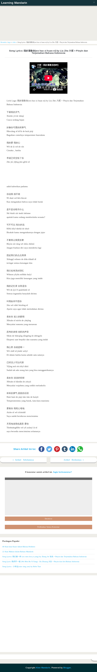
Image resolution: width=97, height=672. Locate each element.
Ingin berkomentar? (62, 472)
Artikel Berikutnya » (74, 460)
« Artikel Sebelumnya (23, 460)
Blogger (67, 668)
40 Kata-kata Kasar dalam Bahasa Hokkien (18, 547)
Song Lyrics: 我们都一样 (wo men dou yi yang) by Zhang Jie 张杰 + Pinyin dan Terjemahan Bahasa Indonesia (44, 557)
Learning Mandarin (14, 2)
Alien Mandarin (43, 668)
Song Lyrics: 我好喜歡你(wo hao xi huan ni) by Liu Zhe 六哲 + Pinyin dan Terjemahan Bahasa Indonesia (48, 52)
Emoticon (48, 519)
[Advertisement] (48, 23)
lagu (9, 42)
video (14, 42)
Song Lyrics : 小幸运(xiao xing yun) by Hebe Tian (21, 566)
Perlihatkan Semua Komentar (48, 527)
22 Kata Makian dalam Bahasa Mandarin (17, 552)
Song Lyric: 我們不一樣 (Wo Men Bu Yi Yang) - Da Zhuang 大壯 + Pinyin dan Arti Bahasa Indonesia (40, 561)
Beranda (3, 42)
